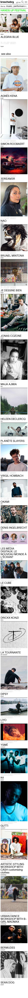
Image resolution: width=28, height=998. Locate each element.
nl (16, 2)
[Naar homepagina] (7, 2)
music (9, 6)
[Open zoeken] (22, 2)
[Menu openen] (25, 2)
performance (20, 6)
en (20, 2)
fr (18, 2)
